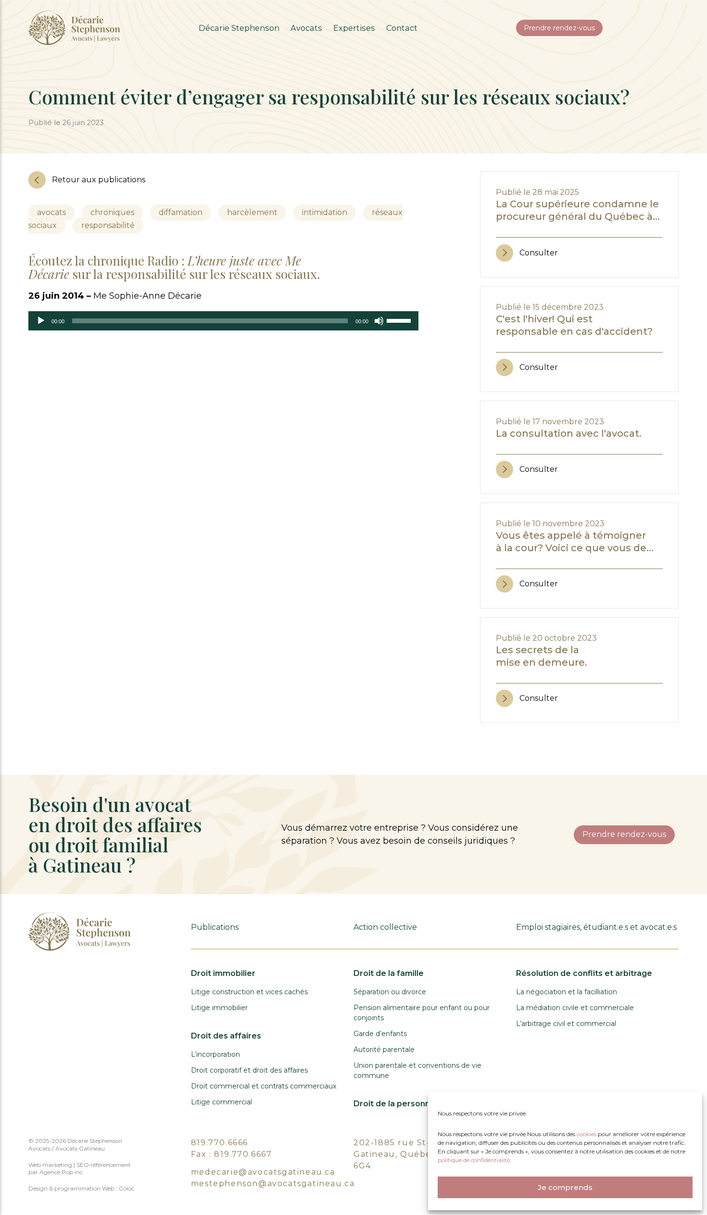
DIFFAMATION (180, 212)
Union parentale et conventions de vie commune (417, 1070)
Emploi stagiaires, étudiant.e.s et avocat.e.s (596, 927)
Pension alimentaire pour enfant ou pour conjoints (422, 1012)
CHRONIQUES (112, 212)
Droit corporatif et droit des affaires (249, 1070)
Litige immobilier (219, 1007)
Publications (215, 927)
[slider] (400, 320)
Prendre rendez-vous (559, 28)
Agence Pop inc (61, 1172)
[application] (223, 320)
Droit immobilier (223, 973)
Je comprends (565, 1187)
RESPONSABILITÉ (108, 225)
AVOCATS (51, 212)
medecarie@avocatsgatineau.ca (263, 1172)
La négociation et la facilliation (566, 991)
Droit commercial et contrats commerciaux (263, 1086)
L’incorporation (215, 1054)
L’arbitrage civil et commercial (566, 1023)
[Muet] (379, 321)
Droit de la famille (389, 973)
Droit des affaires (226, 1035)
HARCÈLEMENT (252, 212)
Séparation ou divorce (390, 991)
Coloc (126, 1188)
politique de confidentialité (474, 1160)
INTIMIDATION (324, 212)
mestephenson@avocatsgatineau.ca (273, 1183)
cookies (587, 1134)
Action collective (385, 927)
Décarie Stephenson (239, 28)
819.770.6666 (219, 1142)
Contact (401, 28)
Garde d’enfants (380, 1033)
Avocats (306, 28)
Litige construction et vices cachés (249, 991)
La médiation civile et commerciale (575, 1007)
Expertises (354, 28)
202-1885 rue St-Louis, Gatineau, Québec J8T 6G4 (405, 1154)
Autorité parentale (384, 1049)
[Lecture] (41, 321)
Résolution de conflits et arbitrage (584, 973)
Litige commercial (221, 1102)
